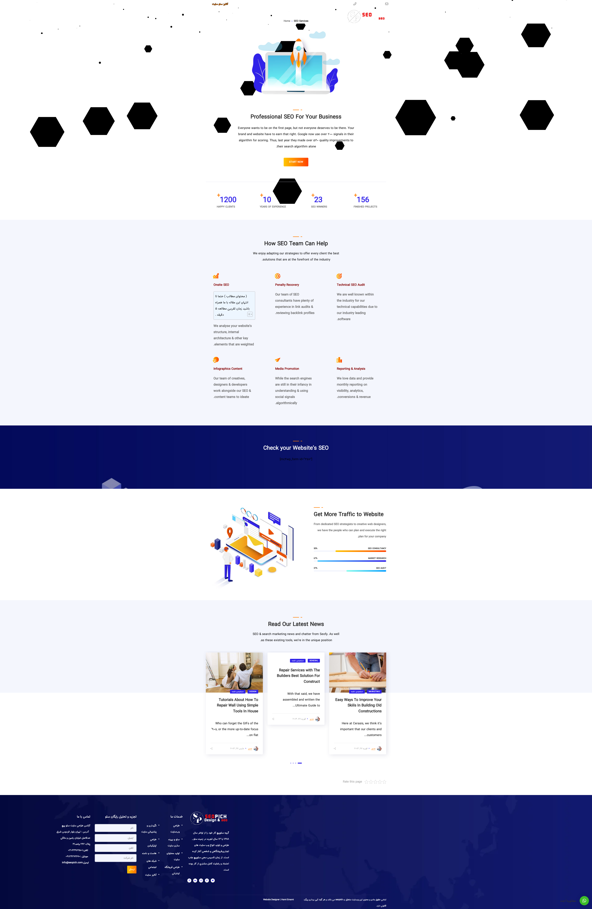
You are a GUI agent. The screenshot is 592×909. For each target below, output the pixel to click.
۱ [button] (300, 763)
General (314, 660)
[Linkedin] (195, 880)
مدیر (373, 748)
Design (252, 691)
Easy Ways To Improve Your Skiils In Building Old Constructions (358, 705)
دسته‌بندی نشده (357, 691)
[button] (584, 900)
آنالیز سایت (150, 875)
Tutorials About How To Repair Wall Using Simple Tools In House (237, 705)
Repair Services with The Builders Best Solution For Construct (298, 676)
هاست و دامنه (149, 853)
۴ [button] (290, 763)
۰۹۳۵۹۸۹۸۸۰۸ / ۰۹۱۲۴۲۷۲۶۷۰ (337, 4)
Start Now (296, 162)
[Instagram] (201, 880)
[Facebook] (207, 880)
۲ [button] (295, 763)
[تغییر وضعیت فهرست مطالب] (248, 314)
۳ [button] (293, 763)
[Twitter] (213, 880)
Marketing (374, 691)
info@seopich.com (374, 4)
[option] (357, 703)
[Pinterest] (189, 880)
